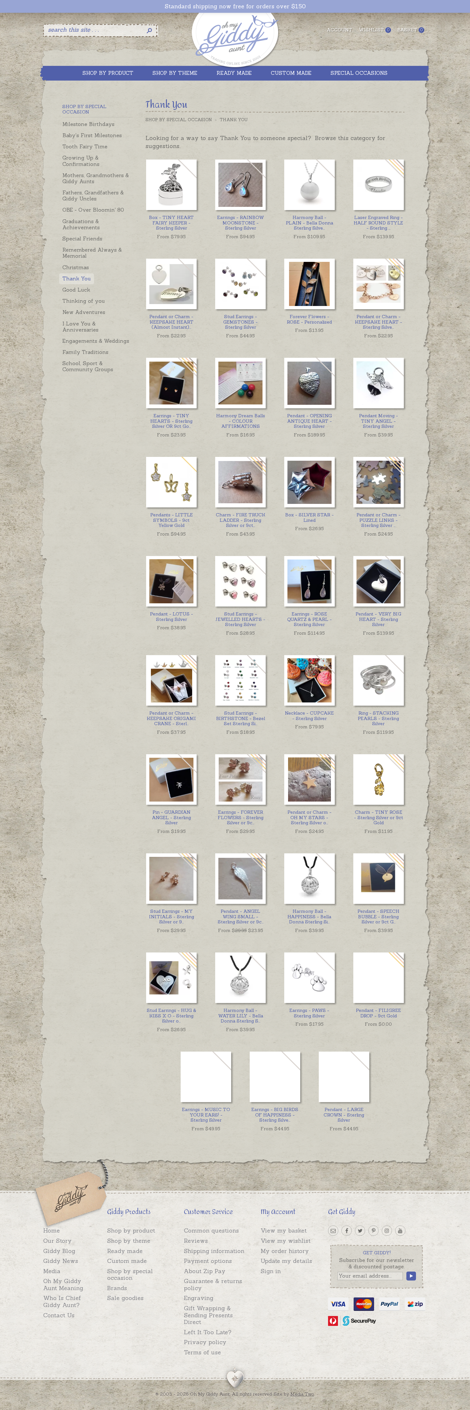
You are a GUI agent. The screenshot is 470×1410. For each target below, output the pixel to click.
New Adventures (83, 312)
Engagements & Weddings (95, 341)
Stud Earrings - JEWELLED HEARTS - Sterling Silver (240, 619)
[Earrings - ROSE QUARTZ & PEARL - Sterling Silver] (309, 581)
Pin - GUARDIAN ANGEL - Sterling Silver (171, 817)
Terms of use (202, 1352)
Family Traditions (85, 352)
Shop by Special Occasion (178, 119)
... (309, 223)
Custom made (127, 1261)
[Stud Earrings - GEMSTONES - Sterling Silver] (240, 284)
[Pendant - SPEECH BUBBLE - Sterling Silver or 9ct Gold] (378, 878)
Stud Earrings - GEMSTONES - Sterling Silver (240, 322)
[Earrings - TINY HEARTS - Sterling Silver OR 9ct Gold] (171, 383)
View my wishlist (285, 1240)
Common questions (211, 1230)
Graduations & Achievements (81, 224)
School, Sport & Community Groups (87, 366)
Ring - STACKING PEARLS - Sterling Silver (378, 718)
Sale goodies (125, 1298)
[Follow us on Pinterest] (373, 1231)
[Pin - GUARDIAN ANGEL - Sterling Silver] (171, 779)
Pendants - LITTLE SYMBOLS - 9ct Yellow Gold (171, 520)
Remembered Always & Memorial (92, 253)
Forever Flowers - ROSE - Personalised (309, 319)
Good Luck (76, 289)
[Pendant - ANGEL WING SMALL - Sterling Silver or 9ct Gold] (240, 878)
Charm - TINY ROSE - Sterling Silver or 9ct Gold (378, 817)
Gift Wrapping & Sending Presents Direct (208, 1315)
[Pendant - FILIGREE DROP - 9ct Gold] (378, 977)
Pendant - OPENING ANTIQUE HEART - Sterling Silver (309, 421)
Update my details (286, 1261)
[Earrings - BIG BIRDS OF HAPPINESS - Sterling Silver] (275, 1077)
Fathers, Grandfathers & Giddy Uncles (93, 195)
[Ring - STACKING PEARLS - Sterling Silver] (378, 680)
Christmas (75, 267)
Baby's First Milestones (92, 135)
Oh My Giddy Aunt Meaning (63, 1284)
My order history (285, 1251)
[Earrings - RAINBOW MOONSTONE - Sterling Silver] (240, 185)
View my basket (284, 1230)
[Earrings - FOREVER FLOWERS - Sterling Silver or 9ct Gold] (240, 779)
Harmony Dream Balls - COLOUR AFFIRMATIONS (240, 421)
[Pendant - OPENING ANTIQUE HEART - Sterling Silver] (309, 383)
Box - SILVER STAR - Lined (309, 517)
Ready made (125, 1251)
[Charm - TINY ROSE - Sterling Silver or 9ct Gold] (378, 779)
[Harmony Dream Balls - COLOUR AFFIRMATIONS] (240, 383)
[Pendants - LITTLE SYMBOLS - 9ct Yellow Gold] (171, 482)
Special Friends (82, 238)
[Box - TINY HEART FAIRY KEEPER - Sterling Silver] (171, 185)
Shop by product (131, 1230)
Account (339, 30)
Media (51, 1271)
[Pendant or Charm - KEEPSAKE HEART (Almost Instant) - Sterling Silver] (171, 284)
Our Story (57, 1240)
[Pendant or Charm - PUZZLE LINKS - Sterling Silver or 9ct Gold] (378, 482)
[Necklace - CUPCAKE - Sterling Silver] (309, 680)
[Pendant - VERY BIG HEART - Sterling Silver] (378, 581)
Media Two (302, 1394)
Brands (117, 1288)
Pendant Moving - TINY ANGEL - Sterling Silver (378, 421)
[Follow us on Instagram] (387, 1231)
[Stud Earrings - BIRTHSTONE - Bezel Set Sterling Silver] (240, 680)
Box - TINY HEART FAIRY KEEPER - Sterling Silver (171, 223)
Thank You (76, 278)
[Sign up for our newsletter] (333, 1231)
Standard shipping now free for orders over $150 (235, 6)
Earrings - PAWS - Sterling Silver (309, 1013)
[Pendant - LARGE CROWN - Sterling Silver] (344, 1077)
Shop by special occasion (130, 1274)
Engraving (198, 1298)
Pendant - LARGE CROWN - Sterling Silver (344, 1115)
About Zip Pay (204, 1271)
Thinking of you (83, 301)
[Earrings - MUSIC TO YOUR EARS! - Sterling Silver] (206, 1077)
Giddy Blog (59, 1251)
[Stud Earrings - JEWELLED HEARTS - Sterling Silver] (240, 581)
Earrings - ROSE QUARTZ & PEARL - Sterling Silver (309, 619)
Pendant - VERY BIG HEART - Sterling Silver (378, 619)
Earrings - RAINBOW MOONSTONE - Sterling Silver (240, 223)
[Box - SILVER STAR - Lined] (309, 482)
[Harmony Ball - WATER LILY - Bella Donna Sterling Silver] (240, 977)
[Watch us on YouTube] (400, 1231)
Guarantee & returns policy (213, 1284)
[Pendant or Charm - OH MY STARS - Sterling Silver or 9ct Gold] (309, 779)
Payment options (208, 1261)
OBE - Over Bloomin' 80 (93, 210)
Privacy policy (205, 1342)
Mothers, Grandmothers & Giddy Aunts (95, 178)
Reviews (196, 1240)
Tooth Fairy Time (84, 146)
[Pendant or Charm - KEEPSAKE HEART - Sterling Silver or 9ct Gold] (378, 284)
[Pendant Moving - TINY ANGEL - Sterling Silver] (378, 383)
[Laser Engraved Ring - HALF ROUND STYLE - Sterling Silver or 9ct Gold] (378, 185)
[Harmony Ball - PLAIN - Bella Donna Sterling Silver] (309, 185)
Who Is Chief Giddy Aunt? (62, 1301)
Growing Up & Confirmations (80, 160)
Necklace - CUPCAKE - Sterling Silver (309, 715)
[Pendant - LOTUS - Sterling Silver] (171, 581)
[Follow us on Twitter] (360, 1231)
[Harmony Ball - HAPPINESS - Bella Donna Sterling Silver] (309, 878)
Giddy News (60, 1261)
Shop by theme (128, 1240)
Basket (410, 30)
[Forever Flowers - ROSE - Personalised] (309, 284)
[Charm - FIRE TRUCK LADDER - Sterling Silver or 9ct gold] (240, 482)
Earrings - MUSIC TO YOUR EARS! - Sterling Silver (206, 1115)
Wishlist (374, 30)
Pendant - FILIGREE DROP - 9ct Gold (378, 1013)
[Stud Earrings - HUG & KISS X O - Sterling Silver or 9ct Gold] (171, 977)
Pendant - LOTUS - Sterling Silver (171, 616)
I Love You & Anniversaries (80, 326)
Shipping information (214, 1251)
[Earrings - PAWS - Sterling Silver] (309, 977)
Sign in (271, 1271)
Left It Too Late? (207, 1332)
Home (51, 1230)
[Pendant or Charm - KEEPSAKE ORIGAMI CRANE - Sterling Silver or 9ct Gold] (171, 680)
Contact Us (58, 1315)
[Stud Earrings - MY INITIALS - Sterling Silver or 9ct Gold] (171, 878)
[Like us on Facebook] (346, 1231)
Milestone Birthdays (88, 124)
